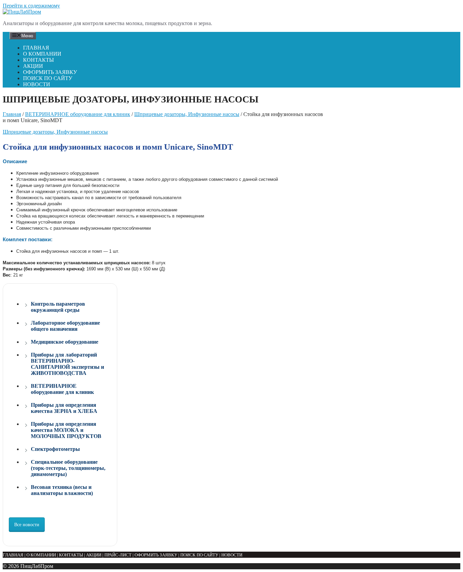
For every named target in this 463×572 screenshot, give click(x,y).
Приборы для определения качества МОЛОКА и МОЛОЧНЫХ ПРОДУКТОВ (66, 430)
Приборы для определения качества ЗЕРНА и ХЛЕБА (64, 408)
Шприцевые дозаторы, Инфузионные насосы (186, 114)
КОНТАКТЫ (38, 60)
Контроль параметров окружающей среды (58, 307)
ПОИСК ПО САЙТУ (47, 78)
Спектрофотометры (55, 449)
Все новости (26, 524)
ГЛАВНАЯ (36, 48)
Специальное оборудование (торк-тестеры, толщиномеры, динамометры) (68, 468)
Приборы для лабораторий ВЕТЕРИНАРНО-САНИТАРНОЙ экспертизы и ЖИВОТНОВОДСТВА (67, 364)
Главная (12, 114)
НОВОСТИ (36, 84)
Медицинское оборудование (64, 342)
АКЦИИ (33, 66)
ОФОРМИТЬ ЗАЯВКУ (50, 72)
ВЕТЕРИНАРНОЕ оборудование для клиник (77, 114)
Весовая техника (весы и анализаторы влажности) (62, 490)
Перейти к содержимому (31, 5)
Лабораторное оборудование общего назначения (65, 326)
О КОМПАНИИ (42, 54)
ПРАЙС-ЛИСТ (118, 554)
